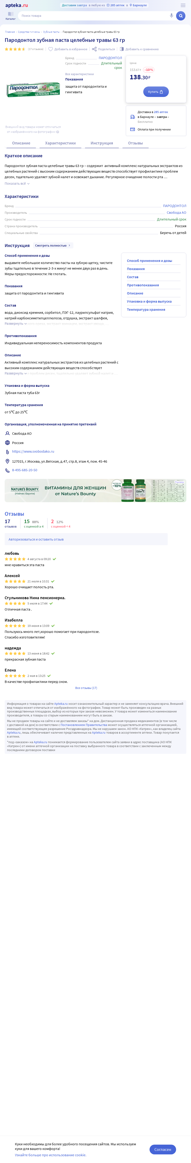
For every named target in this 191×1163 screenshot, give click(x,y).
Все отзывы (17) (86, 688)
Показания (136, 268)
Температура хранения (146, 309)
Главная (10, 31)
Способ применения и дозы (149, 260)
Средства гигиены (29, 31)
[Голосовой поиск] (171, 16)
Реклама (179, 482)
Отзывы (135, 143)
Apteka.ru (61, 704)
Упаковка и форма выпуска (149, 301)
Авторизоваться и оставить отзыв (36, 539)
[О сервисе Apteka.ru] (183, 5)
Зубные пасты (51, 31)
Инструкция (102, 143)
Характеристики (60, 143)
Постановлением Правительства (84, 725)
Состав (132, 276)
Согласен (162, 1149)
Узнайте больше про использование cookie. (50, 1155)
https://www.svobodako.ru (33, 451)
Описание (21, 143)
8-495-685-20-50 (24, 470)
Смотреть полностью (51, 245)
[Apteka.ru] (17, 5)
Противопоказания (143, 285)
